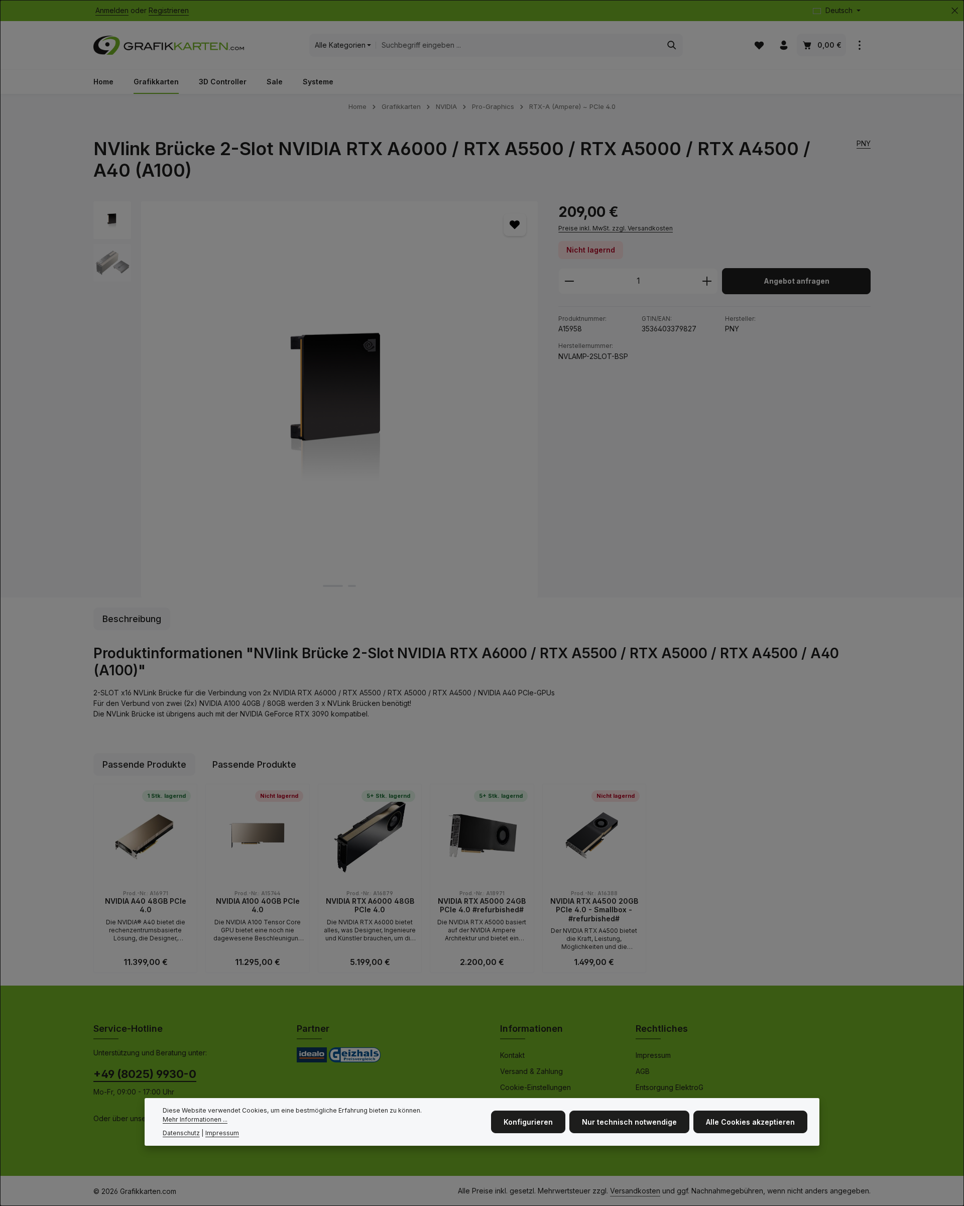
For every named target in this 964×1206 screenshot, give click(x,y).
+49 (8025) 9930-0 (144, 1073)
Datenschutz (181, 1133)
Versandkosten (635, 1190)
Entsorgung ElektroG (669, 1087)
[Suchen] (672, 45)
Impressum (653, 1055)
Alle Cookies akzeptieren (750, 1122)
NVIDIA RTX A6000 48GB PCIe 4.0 (370, 905)
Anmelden (112, 11)
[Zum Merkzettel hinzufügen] (515, 224)
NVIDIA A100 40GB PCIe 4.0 (258, 905)
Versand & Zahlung (531, 1071)
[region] (315, 399)
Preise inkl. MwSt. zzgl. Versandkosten (615, 228)
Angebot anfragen (796, 281)
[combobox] (518, 45)
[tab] (131, 619)
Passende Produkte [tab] (144, 764)
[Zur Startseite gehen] (168, 45)
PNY (864, 143)
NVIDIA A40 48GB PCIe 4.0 (145, 905)
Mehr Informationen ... (195, 1119)
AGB (643, 1071)
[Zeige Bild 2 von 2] (352, 586)
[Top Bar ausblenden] (954, 11)
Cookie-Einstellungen (535, 1087)
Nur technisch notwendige (629, 1122)
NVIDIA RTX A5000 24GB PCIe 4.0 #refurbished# (482, 905)
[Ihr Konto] (783, 45)
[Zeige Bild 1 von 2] (333, 586)
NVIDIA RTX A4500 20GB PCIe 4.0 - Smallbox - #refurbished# (594, 910)
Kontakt (512, 1055)
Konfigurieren (528, 1122)
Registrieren (169, 11)
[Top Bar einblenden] (859, 45)
